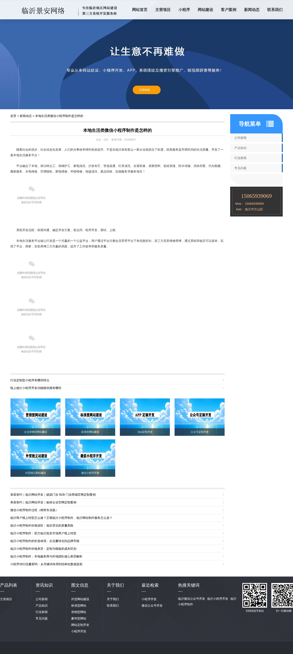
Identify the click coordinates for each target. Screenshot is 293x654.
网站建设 (205, 10)
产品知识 (240, 148)
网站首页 (140, 10)
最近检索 (150, 585)
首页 (13, 116)
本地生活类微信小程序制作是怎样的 (59, 116)
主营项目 (163, 10)
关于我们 (113, 599)
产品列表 (8, 585)
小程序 (184, 10)
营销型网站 (78, 612)
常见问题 (240, 168)
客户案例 (228, 10)
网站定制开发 (80, 625)
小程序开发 (78, 631)
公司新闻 (240, 137)
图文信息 (79, 585)
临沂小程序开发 (217, 598)
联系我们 (275, 10)
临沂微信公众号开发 (191, 598)
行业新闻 (240, 158)
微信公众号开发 (152, 605)
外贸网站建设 (80, 599)
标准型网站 (78, 605)
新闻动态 (252, 10)
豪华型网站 (78, 618)
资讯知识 (44, 585)
